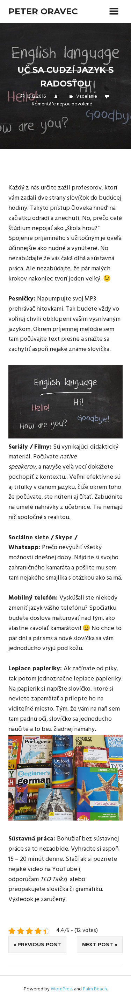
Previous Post (39, 944)
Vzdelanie (86, 96)
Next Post (97, 944)
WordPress (62, 989)
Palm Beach (95, 989)
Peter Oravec (43, 11)
